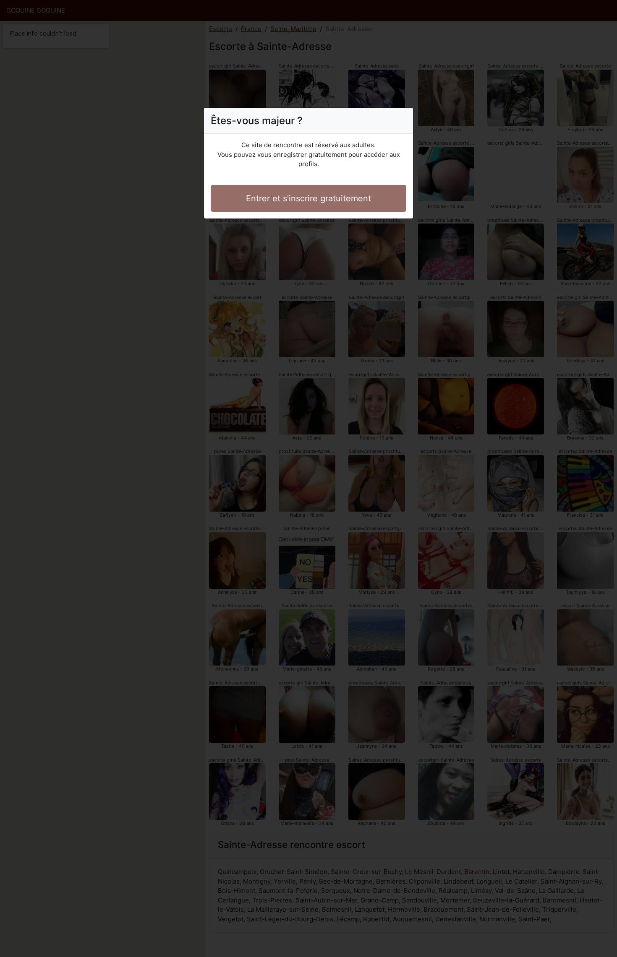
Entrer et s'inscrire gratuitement (308, 198)
